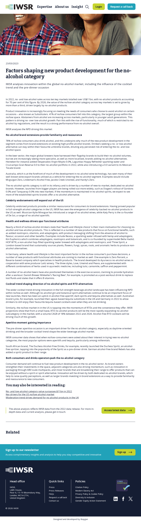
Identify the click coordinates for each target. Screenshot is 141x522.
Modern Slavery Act (84, 490)
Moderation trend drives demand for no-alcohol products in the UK (42, 397)
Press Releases (56, 490)
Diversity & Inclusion (85, 497)
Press (52, 487)
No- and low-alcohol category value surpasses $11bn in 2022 (39, 391)
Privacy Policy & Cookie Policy (89, 494)
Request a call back (58, 497)
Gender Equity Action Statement (90, 500)
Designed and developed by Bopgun (70, 519)
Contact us (54, 500)
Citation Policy (82, 487)
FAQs (51, 494)
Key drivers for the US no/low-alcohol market (30, 394)
